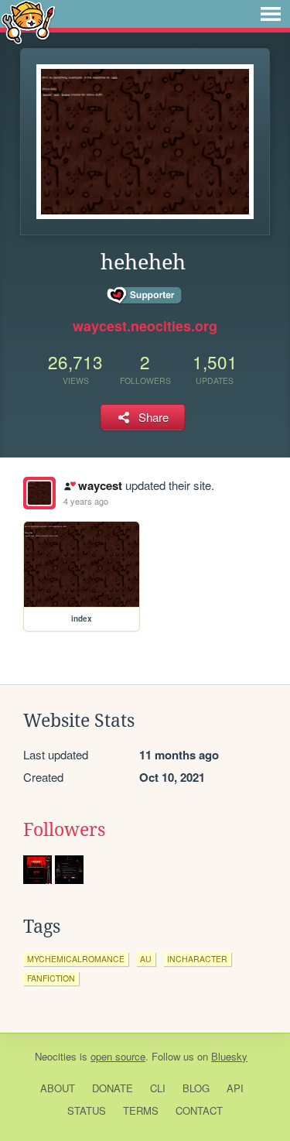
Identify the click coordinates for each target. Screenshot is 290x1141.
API (235, 1088)
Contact (199, 1110)
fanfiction (51, 978)
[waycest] (39, 493)
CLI (157, 1088)
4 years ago (85, 501)
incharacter (197, 959)
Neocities (56, 1056)
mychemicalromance (76, 959)
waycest (99, 485)
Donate (112, 1088)
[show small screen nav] (270, 14)
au (146, 959)
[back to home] (28, 21)
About (57, 1088)
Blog (196, 1088)
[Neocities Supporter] (145, 295)
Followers (64, 830)
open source (117, 1056)
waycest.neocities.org (145, 326)
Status (86, 1110)
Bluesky (229, 1056)
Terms (141, 1110)
